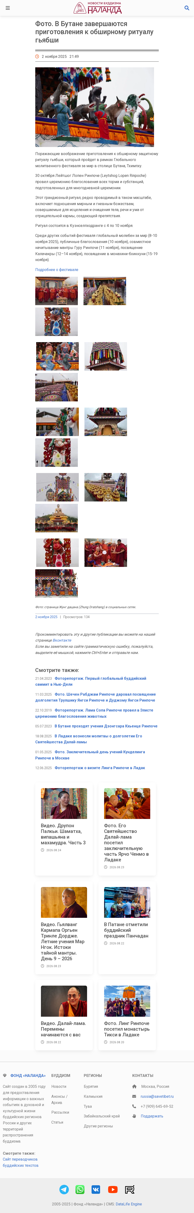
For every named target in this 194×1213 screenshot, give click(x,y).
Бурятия (91, 1086)
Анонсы (58, 1096)
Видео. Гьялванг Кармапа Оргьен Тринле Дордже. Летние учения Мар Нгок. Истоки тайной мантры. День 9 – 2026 (62, 941)
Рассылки (60, 1112)
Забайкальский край (102, 1116)
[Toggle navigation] (8, 8)
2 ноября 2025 (46, 617)
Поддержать (152, 1116)
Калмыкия (93, 1096)
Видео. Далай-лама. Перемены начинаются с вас (63, 1029)
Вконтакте (62, 640)
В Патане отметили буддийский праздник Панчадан (126, 930)
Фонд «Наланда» (28, 1075)
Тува (88, 1106)
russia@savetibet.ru (157, 1096)
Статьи (57, 1122)
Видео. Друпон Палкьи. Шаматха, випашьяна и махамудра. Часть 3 (63, 834)
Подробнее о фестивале (56, 269)
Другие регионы (98, 1126)
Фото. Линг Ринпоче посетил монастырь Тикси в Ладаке (127, 1029)
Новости (58, 1086)
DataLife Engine (129, 1204)
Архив (56, 1102)
